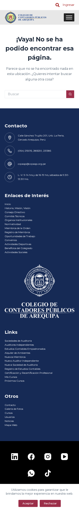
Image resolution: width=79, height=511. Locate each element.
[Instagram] (47, 456)
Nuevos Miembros (15, 356)
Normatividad (13, 224)
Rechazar (50, 503)
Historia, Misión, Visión (17, 208)
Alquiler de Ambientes (17, 352)
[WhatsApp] (31, 473)
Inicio (8, 204)
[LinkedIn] (14, 456)
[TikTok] (47, 473)
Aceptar (28, 503)
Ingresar (68, 5)
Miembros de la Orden (17, 228)
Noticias (9, 420)
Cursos (9, 412)
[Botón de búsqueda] (70, 94)
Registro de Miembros (17, 232)
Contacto (10, 404)
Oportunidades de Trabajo (20, 236)
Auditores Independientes (19, 344)
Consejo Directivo (15, 212)
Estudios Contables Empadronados (25, 348)
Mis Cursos (11, 376)
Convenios (11, 240)
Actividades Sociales (16, 252)
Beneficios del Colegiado (18, 248)
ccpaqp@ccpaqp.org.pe (32, 163)
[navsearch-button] (57, 5)
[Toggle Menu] (69, 17)
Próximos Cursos (14, 380)
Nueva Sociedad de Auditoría (21, 364)
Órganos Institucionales (18, 220)
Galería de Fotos (14, 408)
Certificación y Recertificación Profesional (28, 372)
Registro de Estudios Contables (22, 368)
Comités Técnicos (15, 216)
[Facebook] (31, 456)
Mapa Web (11, 425)
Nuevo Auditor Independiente (22, 360)
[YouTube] (64, 456)
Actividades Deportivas (18, 244)
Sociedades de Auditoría (18, 340)
